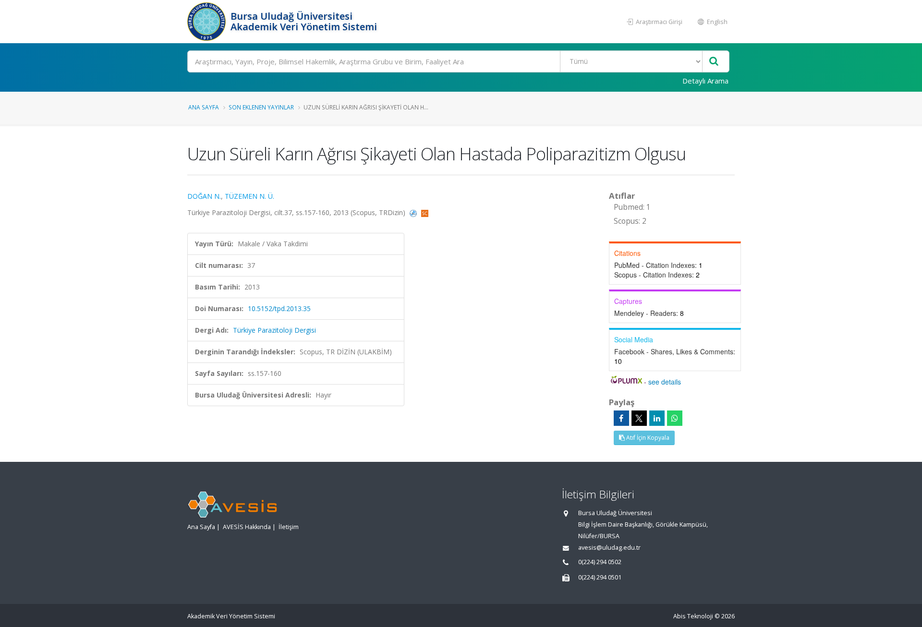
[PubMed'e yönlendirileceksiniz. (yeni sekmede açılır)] (414, 212)
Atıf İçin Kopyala (647, 438)
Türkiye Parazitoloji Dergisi (274, 330)
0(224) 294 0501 (599, 577)
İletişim (289, 527)
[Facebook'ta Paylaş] (621, 418)
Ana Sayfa (203, 107)
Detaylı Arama (705, 80)
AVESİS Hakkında (247, 527)
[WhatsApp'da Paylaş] (674, 418)
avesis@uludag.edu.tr (609, 547)
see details (664, 381)
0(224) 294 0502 (599, 562)
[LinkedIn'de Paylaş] (657, 418)
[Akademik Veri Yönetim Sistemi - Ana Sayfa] (207, 21)
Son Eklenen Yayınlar (261, 107)
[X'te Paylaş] (639, 418)
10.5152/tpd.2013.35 (279, 308)
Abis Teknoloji (693, 616)
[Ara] (714, 61)
